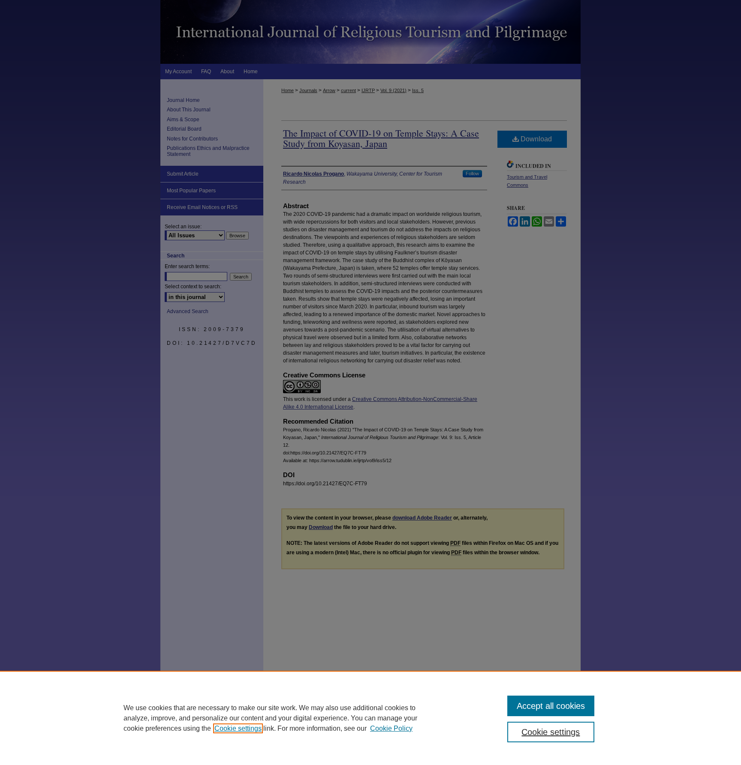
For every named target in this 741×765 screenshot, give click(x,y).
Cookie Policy (391, 728)
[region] (370, 718)
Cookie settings (238, 728)
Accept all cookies (551, 706)
